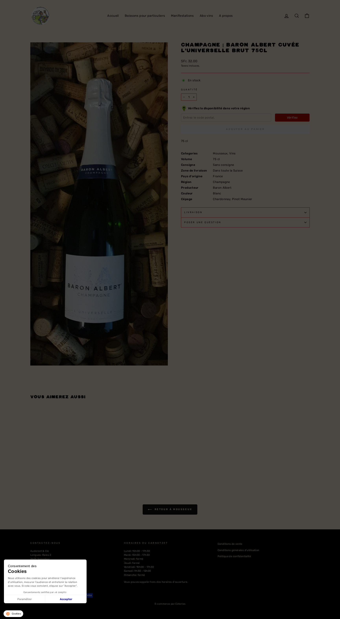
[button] (13, 613)
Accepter (66, 599)
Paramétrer (24, 599)
